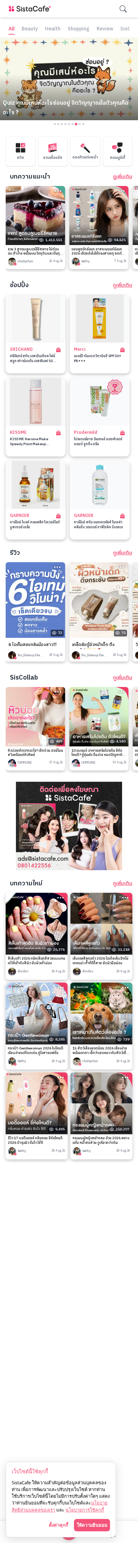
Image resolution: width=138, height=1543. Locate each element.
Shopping (79, 29)
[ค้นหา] (123, 8)
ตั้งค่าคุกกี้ (58, 1525)
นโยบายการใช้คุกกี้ (84, 1510)
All (11, 29)
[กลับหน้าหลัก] (31, 8)
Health (53, 29)
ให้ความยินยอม (92, 1525)
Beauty (30, 29)
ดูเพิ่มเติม (122, 176)
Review (105, 29)
